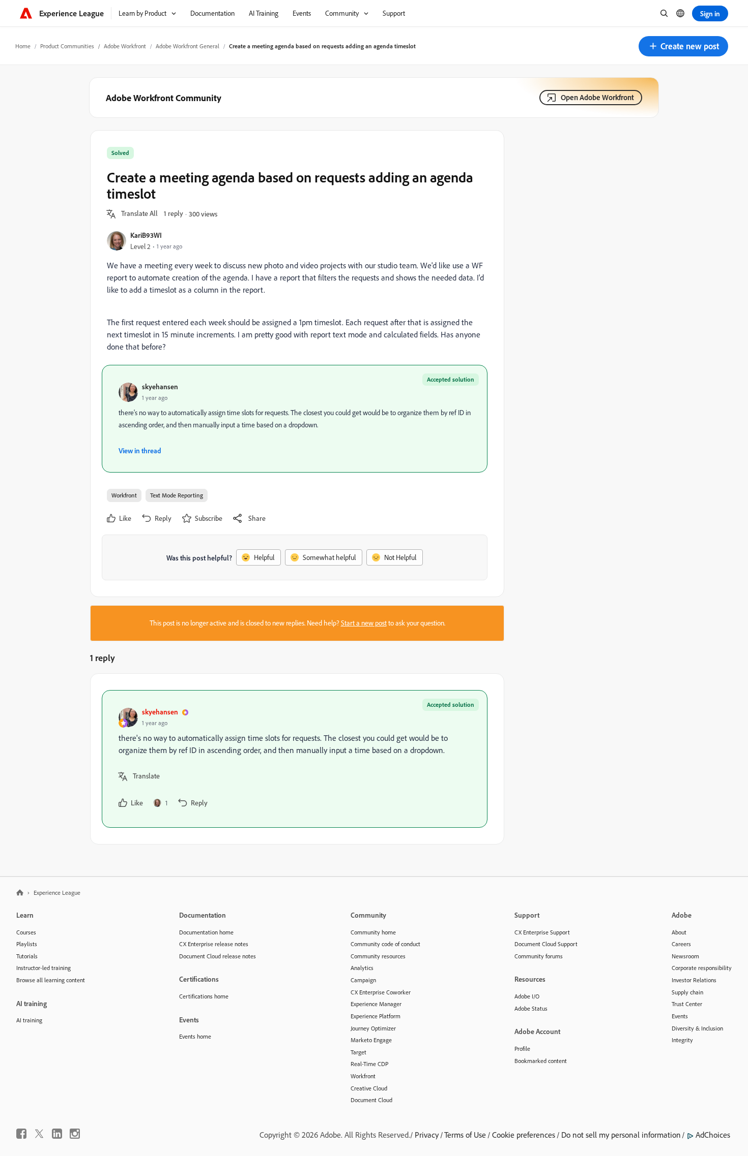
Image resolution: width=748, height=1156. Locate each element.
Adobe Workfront (125, 46)
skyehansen (160, 386)
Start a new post (364, 623)
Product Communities (67, 46)
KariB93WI (146, 235)
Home (23, 46)
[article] (294, 759)
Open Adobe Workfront (597, 97)
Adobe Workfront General (187, 46)
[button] (683, 46)
